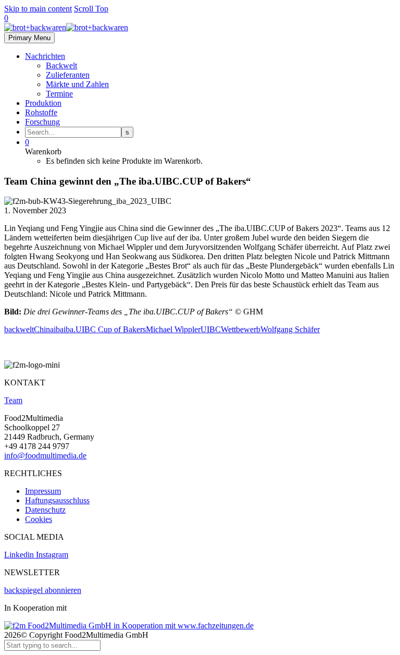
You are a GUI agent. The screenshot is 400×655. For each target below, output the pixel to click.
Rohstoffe (41, 112)
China (44, 329)
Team (13, 400)
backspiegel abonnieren (42, 590)
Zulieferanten (68, 74)
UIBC (211, 329)
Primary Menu (29, 38)
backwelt (19, 329)
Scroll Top (91, 8)
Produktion (43, 103)
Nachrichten (45, 56)
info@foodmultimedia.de (45, 455)
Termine (59, 93)
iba (59, 329)
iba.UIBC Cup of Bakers (105, 329)
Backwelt (61, 65)
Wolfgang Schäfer (290, 329)
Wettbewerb (240, 329)
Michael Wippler (173, 329)
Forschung (42, 121)
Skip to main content (38, 8)
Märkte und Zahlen (77, 84)
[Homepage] (66, 27)
